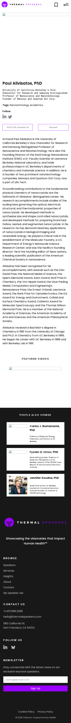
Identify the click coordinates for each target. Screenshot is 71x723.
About (7, 582)
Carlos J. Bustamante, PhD (45, 428)
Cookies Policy (26, 711)
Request (53, 127)
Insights (8, 576)
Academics (36, 105)
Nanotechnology (19, 105)
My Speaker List (13, 593)
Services (8, 571)
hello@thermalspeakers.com (22, 617)
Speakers (9, 565)
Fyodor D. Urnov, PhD (44, 452)
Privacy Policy (45, 711)
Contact (8, 587)
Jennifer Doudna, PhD (44, 478)
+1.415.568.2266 (13, 611)
